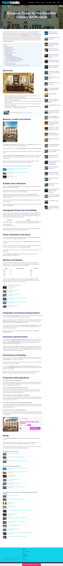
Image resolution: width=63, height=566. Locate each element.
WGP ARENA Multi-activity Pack (13, 290)
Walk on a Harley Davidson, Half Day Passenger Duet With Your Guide (20, 510)
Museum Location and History (9, 47)
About (11, 559)
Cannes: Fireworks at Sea (12, 176)
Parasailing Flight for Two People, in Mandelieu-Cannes (17, 168)
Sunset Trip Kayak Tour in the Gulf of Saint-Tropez (16, 301)
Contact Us (15, 559)
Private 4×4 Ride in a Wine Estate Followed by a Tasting (17, 172)
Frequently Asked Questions (9, 55)
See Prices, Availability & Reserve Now (31, 564)
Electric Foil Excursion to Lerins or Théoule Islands (16, 536)
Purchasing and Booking (8, 54)
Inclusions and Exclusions (8, 53)
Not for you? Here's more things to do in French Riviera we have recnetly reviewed (17, 65)
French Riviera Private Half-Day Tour (14, 294)
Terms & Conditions (7, 557)
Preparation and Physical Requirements (10, 52)
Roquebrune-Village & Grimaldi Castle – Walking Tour (17, 517)
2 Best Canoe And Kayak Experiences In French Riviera (17, 460)
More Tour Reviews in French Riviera (10, 64)
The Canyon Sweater (11, 502)
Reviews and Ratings (8, 51)
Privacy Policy (6, 559)
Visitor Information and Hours (9, 50)
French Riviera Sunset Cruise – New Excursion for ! (16, 486)
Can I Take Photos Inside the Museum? (11, 56)
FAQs (13, 557)
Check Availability (34, 428)
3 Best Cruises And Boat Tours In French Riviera (16, 456)
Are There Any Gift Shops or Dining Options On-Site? (13, 57)
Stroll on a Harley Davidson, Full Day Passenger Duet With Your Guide (20, 532)
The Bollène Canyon (11, 506)
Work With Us (17, 557)
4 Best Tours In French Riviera (26, 112)
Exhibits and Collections (8, 48)
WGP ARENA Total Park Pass (12, 305)
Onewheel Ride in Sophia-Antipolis (13, 525)
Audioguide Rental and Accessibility (10, 49)
